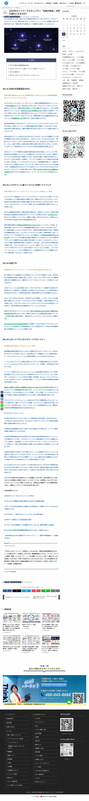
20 (77, 31)
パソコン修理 (72, 71)
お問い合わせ (10, 727)
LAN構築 (9, 766)
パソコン (65, 71)
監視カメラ (80, 86)
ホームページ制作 (12, 774)
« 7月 (63, 40)
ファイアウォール (13, 742)
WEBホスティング (40, 782)
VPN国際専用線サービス (69, 57)
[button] (7, 590)
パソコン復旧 (81, 71)
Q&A (36, 726)
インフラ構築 (80, 57)
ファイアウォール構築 (68, 74)
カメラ (64, 60)
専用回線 (9, 759)
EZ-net (8, 478)
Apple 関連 (38, 733)
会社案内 (9, 723)
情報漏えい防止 (39, 748)
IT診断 (9, 763)
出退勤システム (39, 759)
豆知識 (37, 737)
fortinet (65, 51)
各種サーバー (11, 755)
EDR (18, 225)
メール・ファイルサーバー (42, 763)
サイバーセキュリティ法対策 (15, 738)
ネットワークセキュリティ (47, 106)
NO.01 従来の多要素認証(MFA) (19, 65)
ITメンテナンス (80, 51)
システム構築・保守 (40, 729)
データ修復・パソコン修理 (14, 785)
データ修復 (65, 68)
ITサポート (71, 51)
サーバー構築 (71, 60)
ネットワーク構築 (74, 68)
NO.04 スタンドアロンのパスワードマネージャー (25, 75)
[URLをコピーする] (55, 590)
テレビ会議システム (75, 66)
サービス (9, 731)
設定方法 (37, 741)
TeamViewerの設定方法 (42, 770)
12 (74, 28)
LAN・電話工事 (39, 774)
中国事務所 (74, 80)
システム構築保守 (80, 63)
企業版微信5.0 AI (67, 83)
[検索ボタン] (84, 3)
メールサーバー (80, 74)
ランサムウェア (25, 16)
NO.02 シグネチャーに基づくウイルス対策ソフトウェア (27, 69)
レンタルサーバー (77, 77)
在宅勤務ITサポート (12, 770)
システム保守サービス (68, 63)
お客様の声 (9, 718)
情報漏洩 (9, 751)
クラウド (37, 778)
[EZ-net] (6, 3)
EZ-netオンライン (39, 714)
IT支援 (64, 54)
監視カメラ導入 (66, 89)
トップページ (10, 714)
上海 (64, 80)
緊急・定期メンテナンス (14, 735)
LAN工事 (70, 54)
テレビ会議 (65, 66)
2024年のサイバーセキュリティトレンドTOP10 (19, 496)
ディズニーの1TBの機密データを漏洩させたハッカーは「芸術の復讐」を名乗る (29, 525)
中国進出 (81, 80)
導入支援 (75, 83)
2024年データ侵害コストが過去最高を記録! (17, 520)
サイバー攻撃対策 (12, 781)
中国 (68, 80)
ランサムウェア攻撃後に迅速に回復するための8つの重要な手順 (24, 501)
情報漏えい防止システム (69, 86)
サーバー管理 (80, 60)
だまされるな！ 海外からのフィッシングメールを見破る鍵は (23, 514)
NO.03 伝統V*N (14, 72)
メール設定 (38, 767)
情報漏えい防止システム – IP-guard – (16, 747)
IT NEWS (6, 16)
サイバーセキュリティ (14, 16)
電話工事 (75, 89)
